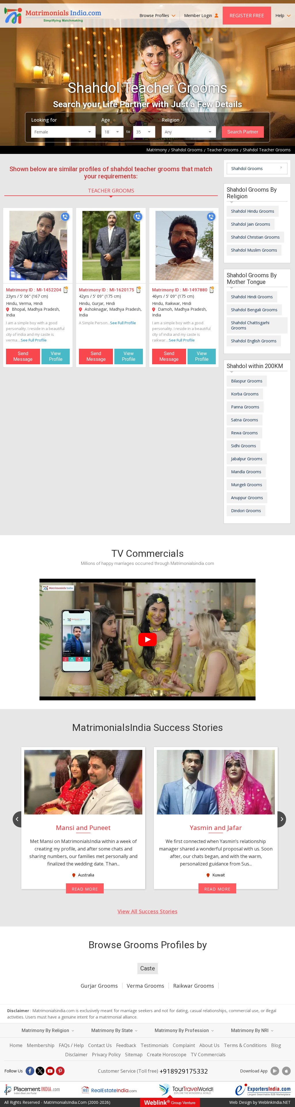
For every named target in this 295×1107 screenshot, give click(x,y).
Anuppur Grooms (247, 497)
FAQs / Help (71, 1045)
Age (105, 120)
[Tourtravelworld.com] (186, 1090)
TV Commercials (208, 1054)
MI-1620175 (121, 290)
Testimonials (155, 1045)
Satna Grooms (244, 420)
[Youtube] (50, 1071)
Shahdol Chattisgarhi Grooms (250, 325)
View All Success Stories (147, 911)
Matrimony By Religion (46, 1030)
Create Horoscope (166, 1054)
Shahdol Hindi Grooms (252, 296)
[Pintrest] (60, 1071)
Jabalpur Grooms (246, 458)
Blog (276, 1045)
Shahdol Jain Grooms (250, 224)
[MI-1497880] (184, 245)
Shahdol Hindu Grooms (252, 211)
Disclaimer (76, 1054)
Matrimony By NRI (250, 1030)
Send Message (23, 356)
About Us (209, 1045)
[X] (40, 1071)
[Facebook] (30, 1071)
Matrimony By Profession (182, 1030)
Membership (40, 1045)
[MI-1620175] (111, 245)
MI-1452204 (49, 290)
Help (280, 15)
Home (16, 1045)
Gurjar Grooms (99, 986)
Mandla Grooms (246, 471)
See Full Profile (34, 340)
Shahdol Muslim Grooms (254, 250)
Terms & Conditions (245, 1045)
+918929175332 (184, 1071)
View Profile (56, 356)
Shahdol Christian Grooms (255, 237)
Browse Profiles (154, 15)
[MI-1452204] (38, 245)
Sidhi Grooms (243, 445)
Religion (170, 120)
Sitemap (134, 1054)
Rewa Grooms (244, 432)
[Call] (65, 216)
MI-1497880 (195, 290)
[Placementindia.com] (32, 1090)
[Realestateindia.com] (109, 1090)
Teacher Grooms (111, 190)
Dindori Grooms (246, 510)
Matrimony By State (112, 1030)
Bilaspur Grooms (246, 381)
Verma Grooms (145, 986)
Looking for (44, 120)
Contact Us (100, 1045)
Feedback (126, 1045)
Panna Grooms (245, 407)
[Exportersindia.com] (263, 1090)
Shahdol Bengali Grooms (254, 309)
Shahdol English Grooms (254, 341)
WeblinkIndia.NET (274, 1102)
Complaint (184, 1045)
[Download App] (275, 1071)
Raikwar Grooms (193, 986)
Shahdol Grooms (247, 168)
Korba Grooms (245, 394)
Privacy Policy (106, 1054)
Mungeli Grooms (246, 484)
